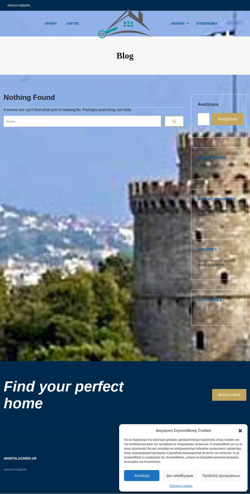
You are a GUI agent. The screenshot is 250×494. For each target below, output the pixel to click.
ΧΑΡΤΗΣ (72, 23)
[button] (240, 430)
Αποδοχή (142, 475)
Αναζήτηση (208, 104)
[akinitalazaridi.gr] (125, 23)
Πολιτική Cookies (180, 486)
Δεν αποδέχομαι (180, 475)
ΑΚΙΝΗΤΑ (178, 23)
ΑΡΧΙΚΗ (51, 23)
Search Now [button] (229, 394)
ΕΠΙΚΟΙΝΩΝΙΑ (207, 23)
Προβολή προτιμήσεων (221, 475)
